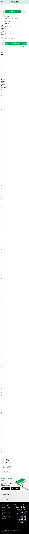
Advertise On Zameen (4, 514)
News (9, 508)
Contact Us (4, 508)
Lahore (10, 5)
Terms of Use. (22, 46)
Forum (9, 510)
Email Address (8, 26)
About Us (3, 507)
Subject (6, 31)
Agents (6, 5)
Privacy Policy (4, 516)
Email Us (18, 528)
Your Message (8, 36)
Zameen (2, 5)
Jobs (2, 510)
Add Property (10, 516)
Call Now (13, 11)
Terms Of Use (4, 518)
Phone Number (8, 21)
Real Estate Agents (10, 514)
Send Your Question (16, 43)
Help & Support (4, 512)
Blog (9, 507)
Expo (9, 512)
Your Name (7, 16)
